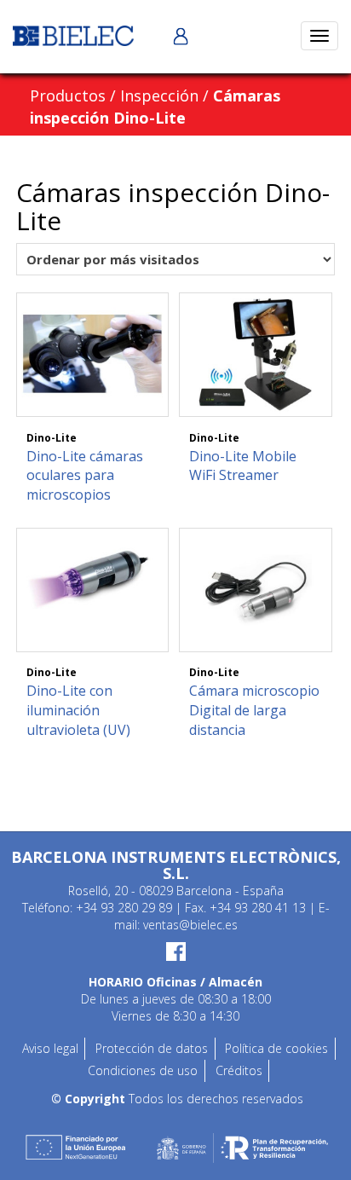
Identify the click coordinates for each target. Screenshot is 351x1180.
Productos (68, 95)
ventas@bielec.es (190, 925)
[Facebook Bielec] (175, 951)
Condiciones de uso (143, 1070)
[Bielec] (73, 34)
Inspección (159, 95)
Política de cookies (276, 1048)
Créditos (239, 1070)
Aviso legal (50, 1048)
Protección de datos (151, 1048)
